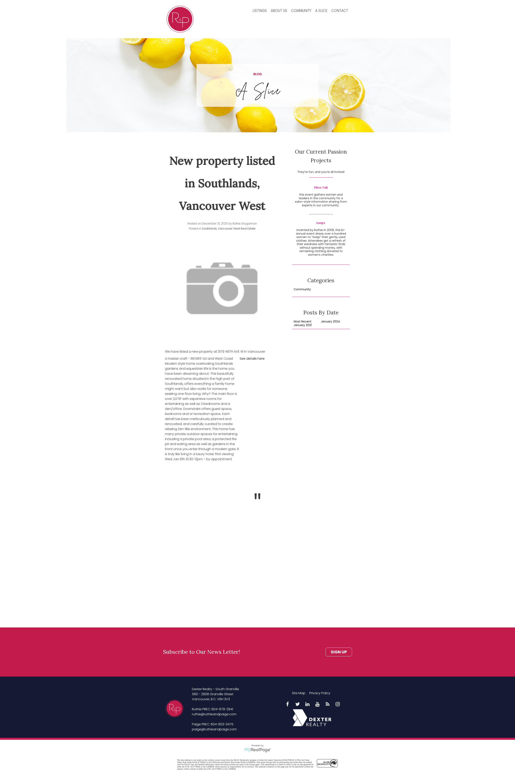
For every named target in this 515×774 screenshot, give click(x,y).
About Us (279, 10)
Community (301, 10)
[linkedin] (308, 704)
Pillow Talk (321, 188)
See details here (252, 358)
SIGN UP (339, 652)
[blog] (328, 704)
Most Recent (302, 321)
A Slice (321, 10)
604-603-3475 (222, 724)
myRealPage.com (257, 750)
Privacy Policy (319, 693)
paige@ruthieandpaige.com (214, 729)
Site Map (298, 693)
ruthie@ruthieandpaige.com (214, 714)
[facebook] (287, 704)
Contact (339, 10)
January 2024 (330, 321)
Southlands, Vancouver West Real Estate (228, 229)
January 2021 (303, 325)
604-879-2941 (222, 709)
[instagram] (338, 704)
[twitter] (298, 704)
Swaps (320, 223)
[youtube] (318, 704)
